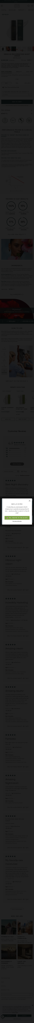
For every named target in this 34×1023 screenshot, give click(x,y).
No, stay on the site (17, 521)
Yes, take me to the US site (18, 517)
